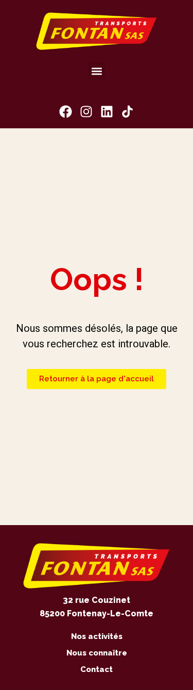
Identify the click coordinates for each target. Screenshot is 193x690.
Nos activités (96, 636)
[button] (96, 70)
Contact (96, 669)
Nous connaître (96, 653)
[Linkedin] (106, 111)
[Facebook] (65, 111)
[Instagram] (86, 111)
